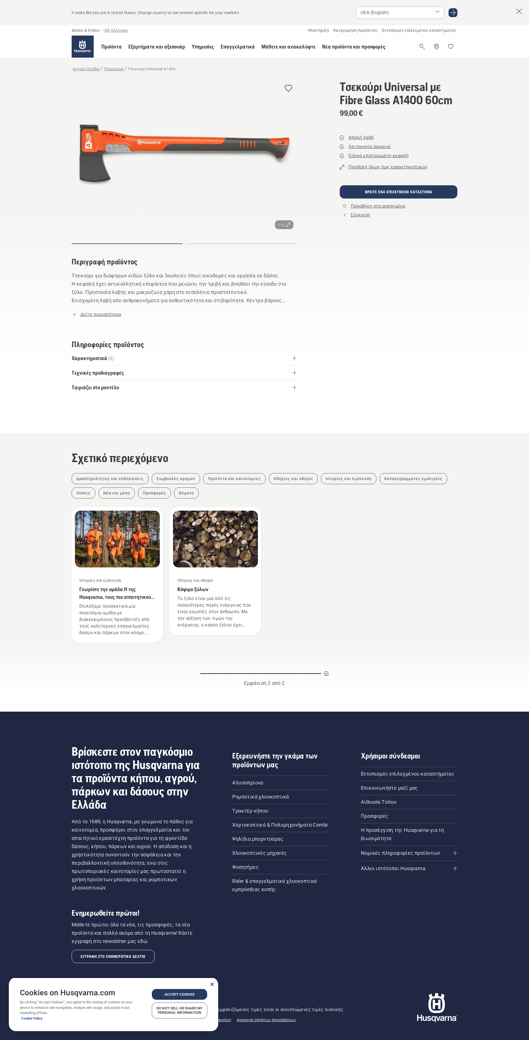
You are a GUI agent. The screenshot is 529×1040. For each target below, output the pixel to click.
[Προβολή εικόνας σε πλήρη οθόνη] (184, 156)
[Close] (212, 984)
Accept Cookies (179, 994)
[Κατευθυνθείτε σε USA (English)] (453, 12)
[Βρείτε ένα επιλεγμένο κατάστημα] (436, 46)
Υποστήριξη (318, 30)
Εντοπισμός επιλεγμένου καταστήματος (419, 30)
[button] (111, 47)
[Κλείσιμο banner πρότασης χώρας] (519, 11)
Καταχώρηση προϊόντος (355, 30)
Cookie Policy (32, 1018)
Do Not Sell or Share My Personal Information (179, 1010)
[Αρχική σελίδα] (83, 47)
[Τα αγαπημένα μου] (450, 46)
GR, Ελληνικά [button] (116, 30)
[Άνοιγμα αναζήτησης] (422, 46)
